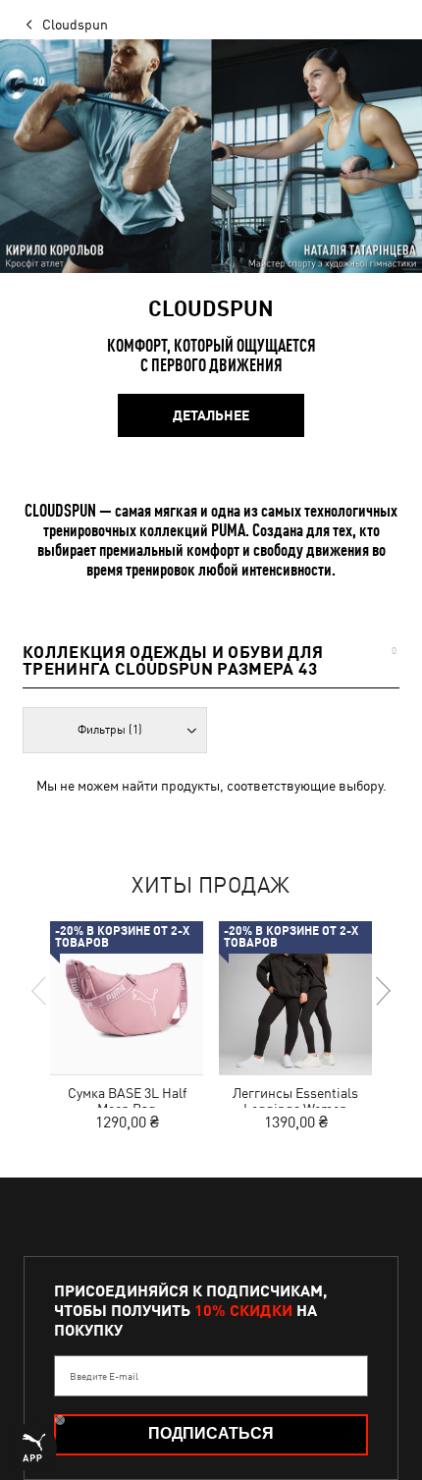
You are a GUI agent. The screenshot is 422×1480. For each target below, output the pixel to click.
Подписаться (211, 1433)
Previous (40, 991)
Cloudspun (75, 24)
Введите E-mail (104, 1376)
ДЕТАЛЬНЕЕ (211, 415)
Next (381, 991)
